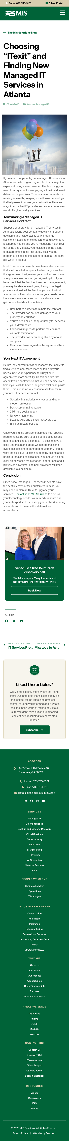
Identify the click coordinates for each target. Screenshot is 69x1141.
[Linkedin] (25, 800)
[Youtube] (43, 800)
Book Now (34, 590)
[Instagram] (37, 800)
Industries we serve (34, 906)
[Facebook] (31, 800)
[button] (6, 621)
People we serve (34, 879)
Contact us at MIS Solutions (31, 494)
